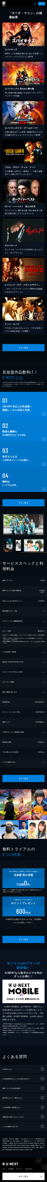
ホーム (4, 1168)
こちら (37, 641)
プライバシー (19, 1168)
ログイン (41, 4)
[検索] (35, 3)
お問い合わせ (29, 1168)
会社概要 (10, 1168)
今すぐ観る (23, 347)
